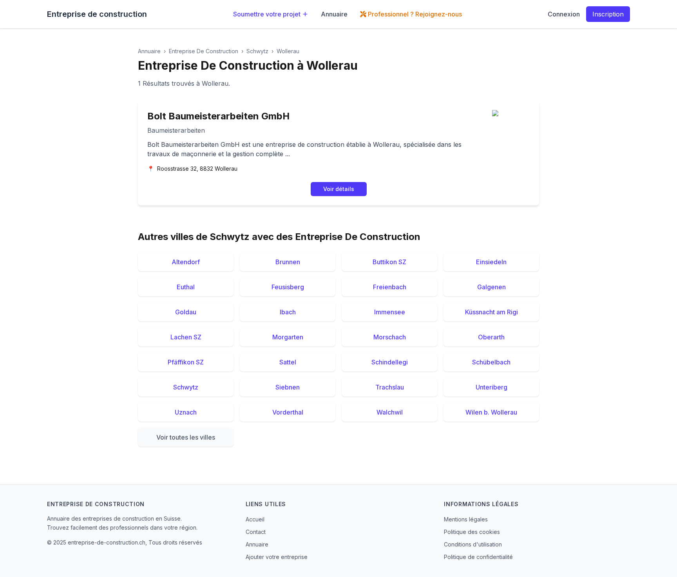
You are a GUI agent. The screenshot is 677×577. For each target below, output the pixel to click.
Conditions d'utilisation (473, 544)
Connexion (564, 14)
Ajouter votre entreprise (277, 557)
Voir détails (338, 189)
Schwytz (257, 51)
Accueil (255, 519)
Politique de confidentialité (478, 557)
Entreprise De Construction (203, 51)
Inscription (608, 14)
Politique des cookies (472, 531)
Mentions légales (466, 519)
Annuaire (334, 14)
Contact (256, 531)
